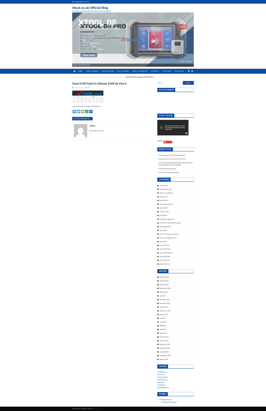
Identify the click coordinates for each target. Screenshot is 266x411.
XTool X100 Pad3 (92, 71)
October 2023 (164, 284)
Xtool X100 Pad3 (164, 256)
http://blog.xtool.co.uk (97, 131)
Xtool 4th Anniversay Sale (167, 169)
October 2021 (164, 307)
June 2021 (163, 322)
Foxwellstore (161, 385)
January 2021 (164, 341)
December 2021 (165, 299)
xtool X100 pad (164, 245)
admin (89, 87)
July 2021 (163, 318)
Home (80, 71)
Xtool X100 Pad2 (164, 249)
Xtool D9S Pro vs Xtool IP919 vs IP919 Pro (172, 159)
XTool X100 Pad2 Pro (140, 71)
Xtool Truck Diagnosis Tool (168, 238)
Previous (68, 39)
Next (197, 39)
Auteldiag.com (162, 372)
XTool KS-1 (155, 71)
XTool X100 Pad (123, 71)
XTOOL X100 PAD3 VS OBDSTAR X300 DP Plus (84, 119)
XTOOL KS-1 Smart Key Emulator (170, 223)
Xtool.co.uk (160, 374)
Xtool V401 (163, 241)
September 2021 (165, 311)
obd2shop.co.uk (162, 380)
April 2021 (163, 329)
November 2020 (165, 348)
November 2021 (165, 303)
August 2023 (164, 292)
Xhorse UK (160, 382)
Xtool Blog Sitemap (165, 399)
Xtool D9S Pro (163, 200)
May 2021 (163, 326)
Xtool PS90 (163, 230)
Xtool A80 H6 (163, 185)
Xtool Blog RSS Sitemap (169, 402)
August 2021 (164, 314)
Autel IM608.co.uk (163, 387)
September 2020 (165, 355)
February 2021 (164, 337)
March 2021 (163, 333)
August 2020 (164, 359)
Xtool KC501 (163, 215)
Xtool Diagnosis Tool (166, 204)
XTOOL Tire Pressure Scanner (169, 234)
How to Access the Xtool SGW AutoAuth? (172, 155)
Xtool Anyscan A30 (165, 189)
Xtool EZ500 (163, 208)
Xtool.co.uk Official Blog (90, 8)
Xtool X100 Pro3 (164, 264)
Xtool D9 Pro (163, 197)
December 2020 (165, 344)
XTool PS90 (166, 71)
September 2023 (165, 288)
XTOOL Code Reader (166, 193)
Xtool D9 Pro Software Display (169, 172)
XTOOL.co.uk (97, 408)
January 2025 (164, 281)
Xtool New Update (165, 227)
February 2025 (164, 277)
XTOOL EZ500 (178, 71)
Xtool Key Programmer (166, 219)
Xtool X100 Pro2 (164, 260)
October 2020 (164, 352)
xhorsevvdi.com (162, 377)
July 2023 (163, 296)
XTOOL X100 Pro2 (107, 71)
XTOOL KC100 (164, 212)
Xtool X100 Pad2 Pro (166, 253)
